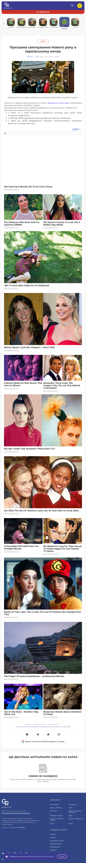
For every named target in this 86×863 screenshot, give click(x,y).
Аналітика (53, 811)
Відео (71, 815)
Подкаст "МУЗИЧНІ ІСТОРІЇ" (56, 819)
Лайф (70, 808)
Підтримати (44, 12)
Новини (52, 834)
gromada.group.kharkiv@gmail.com (16, 813)
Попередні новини (56, 815)
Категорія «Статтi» (53, 724)
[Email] (59, 734)
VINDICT (22, 827)
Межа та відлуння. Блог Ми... (75, 811)
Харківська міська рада (58, 103)
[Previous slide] (3, 23)
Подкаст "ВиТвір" (56, 808)
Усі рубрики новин (39, 724)
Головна (27, 724)
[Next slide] (82, 23)
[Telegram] (37, 734)
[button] (27, 734)
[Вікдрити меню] (79, 5)
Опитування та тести (57, 840)
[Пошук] (72, 6)
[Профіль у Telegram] (3, 853)
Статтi (43, 41)
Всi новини (72, 804)
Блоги (71, 823)
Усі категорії (54, 804)
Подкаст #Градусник (76, 819)
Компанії (53, 837)
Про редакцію (55, 847)
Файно (62, 856)
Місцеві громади (55, 844)
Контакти (53, 850)
